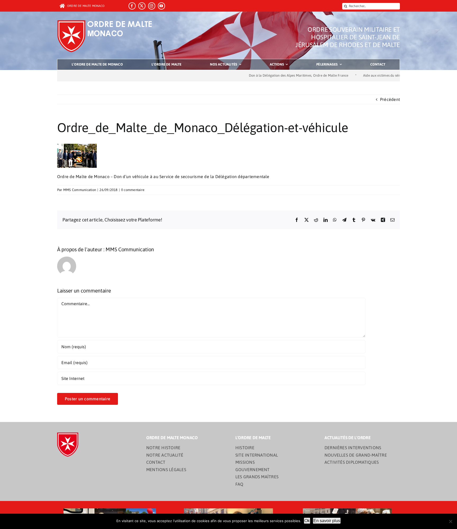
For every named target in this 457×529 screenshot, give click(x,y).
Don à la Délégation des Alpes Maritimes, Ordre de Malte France (279, 75)
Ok (307, 520)
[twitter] (141, 6)
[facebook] (132, 6)
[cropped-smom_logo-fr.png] (106, 21)
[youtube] (161, 6)
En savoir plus (326, 520)
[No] (450, 521)
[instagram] (151, 6)
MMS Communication (79, 190)
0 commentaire (132, 190)
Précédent (390, 99)
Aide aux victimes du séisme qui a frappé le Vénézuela (385, 75)
